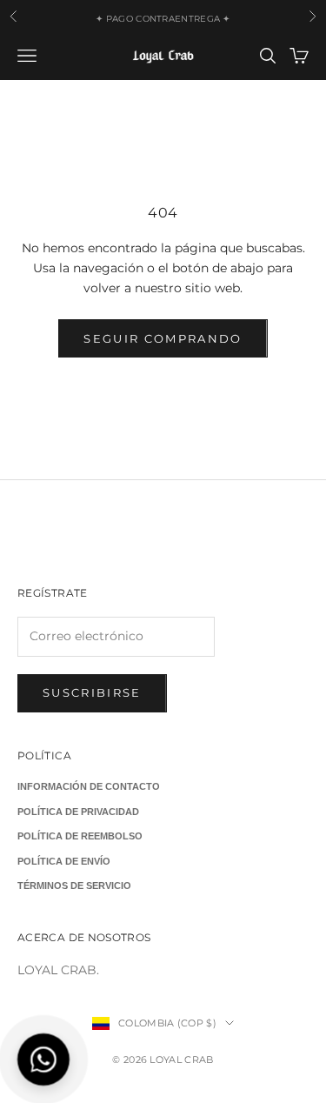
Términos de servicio (74, 885)
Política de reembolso (80, 836)
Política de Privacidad (78, 811)
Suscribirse (92, 692)
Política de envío (63, 861)
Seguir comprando (162, 338)
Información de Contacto (88, 786)
